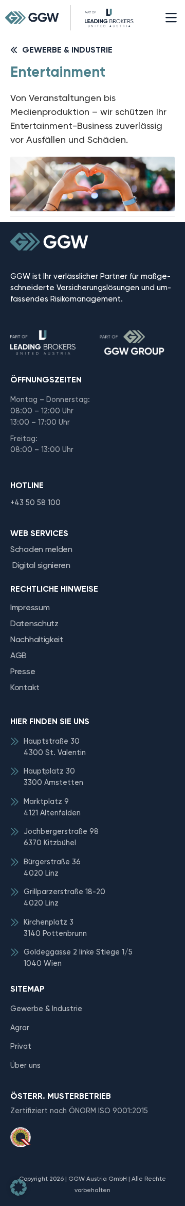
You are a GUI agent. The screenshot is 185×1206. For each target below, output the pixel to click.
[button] (171, 18)
